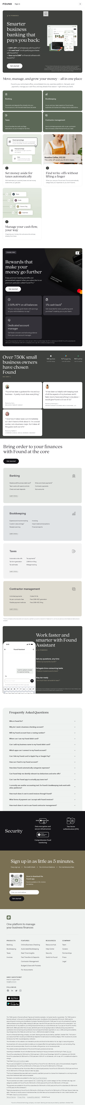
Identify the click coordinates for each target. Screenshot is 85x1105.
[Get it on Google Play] (16, 1004)
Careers (65, 949)
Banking (10, 945)
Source (69, 1051)
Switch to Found (51, 957)
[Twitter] (16, 991)
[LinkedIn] (12, 991)
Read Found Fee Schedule (39, 1078)
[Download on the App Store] (16, 998)
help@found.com (11, 982)
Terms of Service (11, 1097)
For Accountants (27, 970)
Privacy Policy (21, 1097)
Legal (64, 961)
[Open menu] (80, 4)
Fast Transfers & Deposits (30, 957)
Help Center (50, 949)
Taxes (9, 953)
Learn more (18, 496)
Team (64, 945)
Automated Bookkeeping (30, 949)
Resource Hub (51, 945)
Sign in (17, 4)
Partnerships (67, 953)
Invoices (10, 957)
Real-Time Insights (27, 953)
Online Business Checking (30, 945)
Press (64, 957)
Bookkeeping (11, 949)
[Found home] (7, 4)
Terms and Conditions (19, 1061)
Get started (14, 66)
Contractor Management (30, 961)
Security (49, 953)
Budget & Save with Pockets (31, 965)
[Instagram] (20, 991)
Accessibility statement (33, 1097)
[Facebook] (8, 991)
